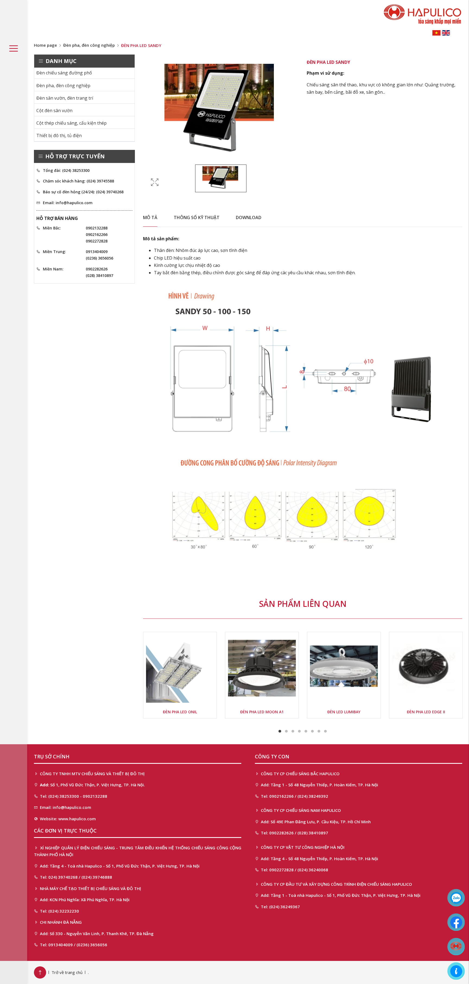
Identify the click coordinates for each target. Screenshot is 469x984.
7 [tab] (319, 731)
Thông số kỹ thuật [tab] (197, 217)
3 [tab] (292, 731)
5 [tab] (306, 731)
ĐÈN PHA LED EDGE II (426, 711)
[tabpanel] (180, 675)
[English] (446, 32)
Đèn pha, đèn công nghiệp (89, 45)
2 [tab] (286, 731)
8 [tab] (325, 731)
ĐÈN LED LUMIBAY (343, 711)
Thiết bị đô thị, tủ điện (59, 135)
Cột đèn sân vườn (54, 110)
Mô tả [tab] (150, 217)
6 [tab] (312, 731)
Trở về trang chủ (67, 972)
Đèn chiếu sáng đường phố (64, 73)
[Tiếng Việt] (436, 32)
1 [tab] (279, 731)
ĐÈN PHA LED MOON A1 (262, 711)
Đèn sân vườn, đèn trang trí (64, 98)
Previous (128, 678)
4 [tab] (299, 731)
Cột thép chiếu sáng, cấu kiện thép (71, 123)
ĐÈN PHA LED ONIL (180, 711)
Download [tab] (248, 217)
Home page (45, 45)
